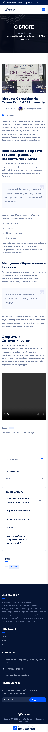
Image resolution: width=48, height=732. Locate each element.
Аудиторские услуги (18, 519)
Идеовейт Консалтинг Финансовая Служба (19, 500)
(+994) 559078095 (14, 3)
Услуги (5, 636)
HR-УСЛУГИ (13, 527)
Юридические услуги (18, 510)
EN (44, 3)
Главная (19, 33)
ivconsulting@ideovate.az (18, 675)
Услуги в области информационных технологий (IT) (17, 540)
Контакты (6, 645)
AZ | (39, 3)
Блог (4, 640)
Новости (10, 115)
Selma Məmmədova (33, 109)
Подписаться (38, 700)
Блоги (29, 33)
